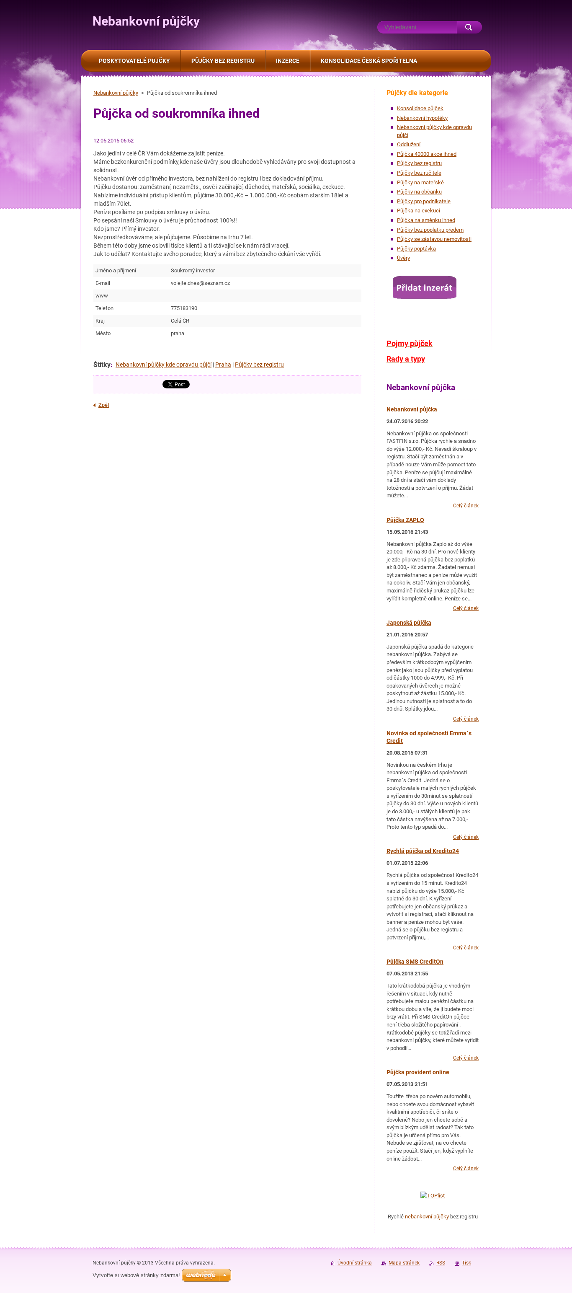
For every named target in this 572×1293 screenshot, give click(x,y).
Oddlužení (408, 144)
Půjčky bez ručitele (419, 173)
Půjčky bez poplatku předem (430, 230)
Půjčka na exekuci (418, 210)
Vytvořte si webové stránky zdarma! (136, 1275)
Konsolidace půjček (420, 108)
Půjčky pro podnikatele (424, 201)
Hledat (469, 27)
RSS (440, 1263)
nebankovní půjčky (427, 1216)
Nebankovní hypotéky (422, 118)
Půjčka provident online (417, 1072)
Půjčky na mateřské (420, 182)
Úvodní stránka (355, 1263)
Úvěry (403, 258)
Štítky (102, 365)
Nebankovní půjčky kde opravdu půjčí (163, 364)
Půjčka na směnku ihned (426, 220)
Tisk (466, 1263)
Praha (223, 364)
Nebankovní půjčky (115, 93)
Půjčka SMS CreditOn (414, 961)
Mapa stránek (404, 1263)
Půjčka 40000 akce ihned (426, 154)
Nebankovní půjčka (411, 409)
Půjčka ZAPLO (405, 520)
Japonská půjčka (408, 622)
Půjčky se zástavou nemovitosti (434, 239)
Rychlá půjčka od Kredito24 (422, 851)
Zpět (103, 405)
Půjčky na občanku (419, 192)
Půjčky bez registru (259, 364)
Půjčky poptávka (416, 249)
